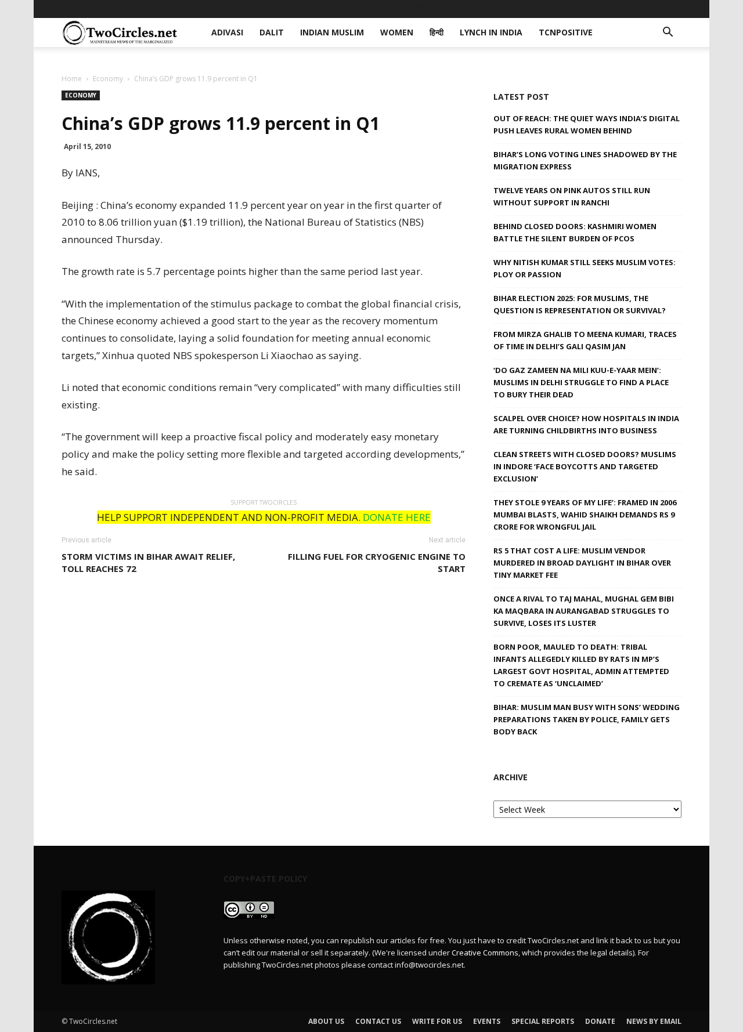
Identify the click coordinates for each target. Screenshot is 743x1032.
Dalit (274, 8)
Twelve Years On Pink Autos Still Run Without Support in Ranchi (571, 196)
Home (72, 79)
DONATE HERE (397, 517)
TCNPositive (541, 8)
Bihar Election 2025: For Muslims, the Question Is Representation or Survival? (579, 304)
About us (326, 1021)
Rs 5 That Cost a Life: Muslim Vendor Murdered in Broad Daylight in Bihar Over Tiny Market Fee (582, 562)
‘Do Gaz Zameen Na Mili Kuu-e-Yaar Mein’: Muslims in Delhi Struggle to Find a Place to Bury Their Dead (581, 382)
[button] (667, 33)
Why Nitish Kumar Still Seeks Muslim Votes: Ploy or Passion (584, 268)
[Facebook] (596, 8)
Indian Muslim (327, 8)
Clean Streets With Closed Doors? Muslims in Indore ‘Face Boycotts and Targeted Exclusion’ (584, 466)
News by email (653, 1021)
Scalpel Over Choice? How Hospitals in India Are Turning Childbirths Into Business (586, 424)
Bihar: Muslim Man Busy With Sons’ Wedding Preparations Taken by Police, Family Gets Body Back (586, 719)
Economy (108, 79)
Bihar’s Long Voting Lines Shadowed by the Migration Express (585, 160)
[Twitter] (653, 8)
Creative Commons (485, 952)
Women (386, 8)
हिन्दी (422, 8)
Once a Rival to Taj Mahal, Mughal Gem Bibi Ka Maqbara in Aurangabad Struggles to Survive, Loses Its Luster (583, 610)
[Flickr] (615, 8)
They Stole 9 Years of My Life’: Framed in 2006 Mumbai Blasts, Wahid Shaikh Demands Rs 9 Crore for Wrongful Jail (584, 514)
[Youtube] (672, 8)
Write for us (437, 1021)
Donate (600, 1021)
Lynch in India (472, 8)
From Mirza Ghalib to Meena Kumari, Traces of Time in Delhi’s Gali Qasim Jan (585, 340)
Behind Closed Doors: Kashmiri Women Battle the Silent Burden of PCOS (575, 232)
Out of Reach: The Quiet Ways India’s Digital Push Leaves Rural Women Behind (586, 124)
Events (486, 1021)
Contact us (378, 1021)
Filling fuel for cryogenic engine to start (377, 562)
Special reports (542, 1021)
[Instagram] (634, 8)
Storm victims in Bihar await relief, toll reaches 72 (148, 562)
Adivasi (236, 8)
